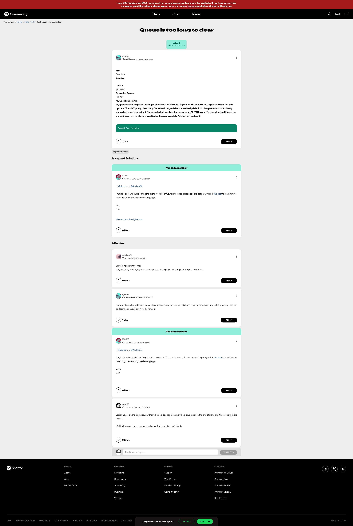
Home (19, 22)
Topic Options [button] (119, 151)
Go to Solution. (132, 128)
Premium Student (222, 491)
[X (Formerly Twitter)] (334, 469)
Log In (338, 14)
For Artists (119, 472)
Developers (120, 479)
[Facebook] (343, 469)
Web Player (170, 479)
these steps (194, 5)
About (67, 472)
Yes (202, 521)
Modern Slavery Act (109, 520)
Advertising (119, 485)
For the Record (71, 485)
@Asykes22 (136, 186)
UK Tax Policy (127, 520)
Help (156, 14)
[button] (236, 58)
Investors (118, 491)
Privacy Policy (44, 520)
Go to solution (177, 45)
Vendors (118, 498)
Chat (176, 14)
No (188, 521)
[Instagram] (325, 469)
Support (168, 472)
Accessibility (92, 520)
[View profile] (118, 57)
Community (18, 14)
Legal (9, 520)
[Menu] (346, 14)
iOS (32, 22)
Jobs (66, 479)
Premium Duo (221, 479)
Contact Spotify (172, 491)
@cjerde (122, 186)
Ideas (196, 14)
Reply (229, 141)
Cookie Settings (61, 520)
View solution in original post (129, 219)
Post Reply (228, 452)
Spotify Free (220, 498)
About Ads (77, 520)
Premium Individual (223, 472)
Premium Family (222, 485)
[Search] (329, 14)
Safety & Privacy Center (25, 520)
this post (218, 193)
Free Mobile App (172, 485)
